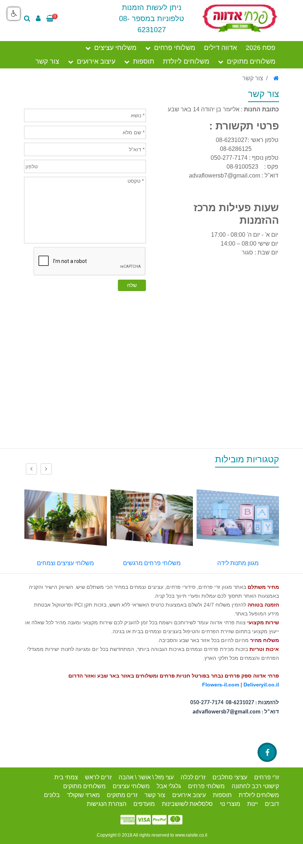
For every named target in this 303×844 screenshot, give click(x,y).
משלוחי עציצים (115, 47)
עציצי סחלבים (229, 777)
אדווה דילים (220, 47)
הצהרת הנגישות (106, 804)
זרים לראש (98, 777)
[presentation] (46, 469)
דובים (272, 804)
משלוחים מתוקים (251, 61)
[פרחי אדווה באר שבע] (240, 18)
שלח (132, 285)
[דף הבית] (276, 78)
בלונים (52, 795)
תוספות (143, 61)
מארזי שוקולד (83, 795)
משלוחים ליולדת (186, 61)
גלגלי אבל (169, 786)
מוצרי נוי (230, 804)
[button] (13, 13)
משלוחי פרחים (174, 47)
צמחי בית (66, 777)
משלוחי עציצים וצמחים (147, 563)
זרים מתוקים (122, 795)
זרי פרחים (266, 777)
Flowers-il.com (220, 685)
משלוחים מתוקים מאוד (61, 563)
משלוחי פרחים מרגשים (234, 563)
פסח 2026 (260, 47)
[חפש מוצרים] (29, 18)
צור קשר (47, 61)
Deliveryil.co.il (261, 685)
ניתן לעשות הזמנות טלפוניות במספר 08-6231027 (151, 18)
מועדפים (144, 804)
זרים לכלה (193, 777)
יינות (252, 804)
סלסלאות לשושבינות (187, 804)
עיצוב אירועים (96, 61)
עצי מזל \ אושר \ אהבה (146, 777)
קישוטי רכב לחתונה (255, 786)
